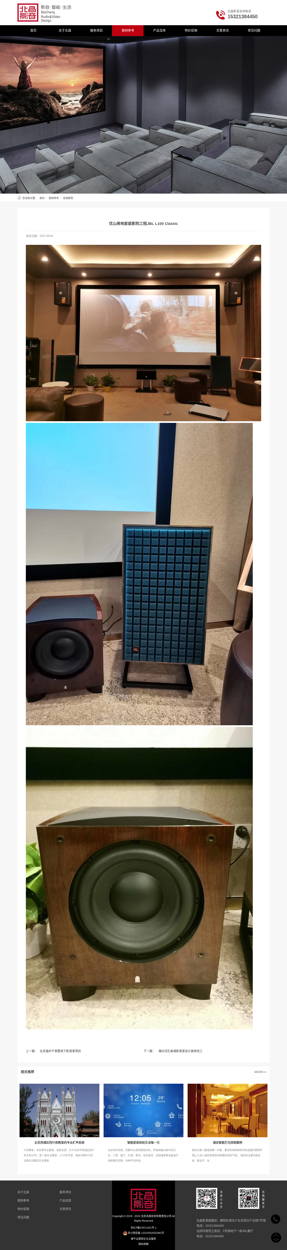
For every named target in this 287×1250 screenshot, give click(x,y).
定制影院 (68, 198)
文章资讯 (222, 30)
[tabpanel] (143, 115)
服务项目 (96, 30)
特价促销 (191, 30)
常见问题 (254, 30)
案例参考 (128, 30)
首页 (33, 30)
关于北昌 (65, 30)
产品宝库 (159, 30)
